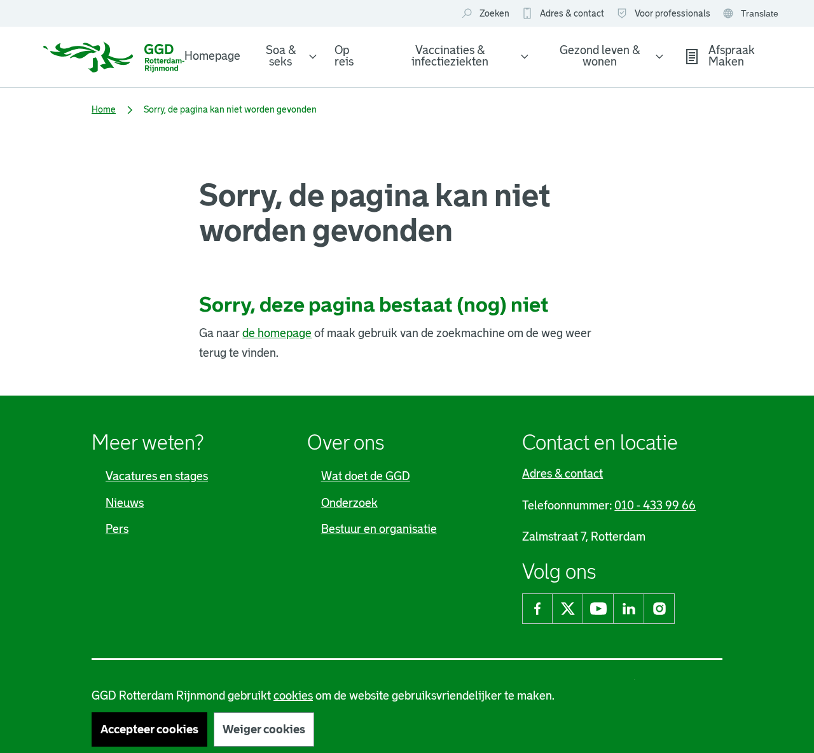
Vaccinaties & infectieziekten (449, 56)
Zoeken (494, 13)
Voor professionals (672, 13)
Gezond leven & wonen (600, 56)
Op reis (344, 56)
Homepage (212, 56)
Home (104, 109)
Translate (752, 14)
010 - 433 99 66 (655, 505)
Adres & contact (572, 13)
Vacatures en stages (157, 476)
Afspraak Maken (731, 56)
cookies (293, 695)
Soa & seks (281, 56)
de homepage (277, 333)
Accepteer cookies (149, 729)
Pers (117, 529)
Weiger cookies (264, 729)
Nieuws (125, 503)
